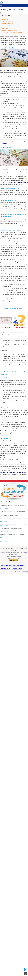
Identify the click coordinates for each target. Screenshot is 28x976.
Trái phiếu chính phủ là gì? (8, 23)
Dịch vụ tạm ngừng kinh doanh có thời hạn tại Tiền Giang (12, 540)
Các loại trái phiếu (5, 19)
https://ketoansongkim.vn (16, 556)
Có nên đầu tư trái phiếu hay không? (9, 30)
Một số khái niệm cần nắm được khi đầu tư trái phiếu (14, 32)
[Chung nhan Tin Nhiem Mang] (21, 571)
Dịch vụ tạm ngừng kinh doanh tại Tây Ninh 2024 (10, 515)
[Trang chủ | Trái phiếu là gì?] (2, 3)
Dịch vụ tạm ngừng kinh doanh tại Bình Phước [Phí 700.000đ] (13, 519)
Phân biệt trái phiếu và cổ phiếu (9, 28)
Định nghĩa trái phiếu (6, 17)
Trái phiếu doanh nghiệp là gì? (9, 21)
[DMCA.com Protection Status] (13, 561)
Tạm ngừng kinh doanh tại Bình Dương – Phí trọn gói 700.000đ (13, 524)
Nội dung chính (6, 15)
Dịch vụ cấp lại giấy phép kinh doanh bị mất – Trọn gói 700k (12, 511)
